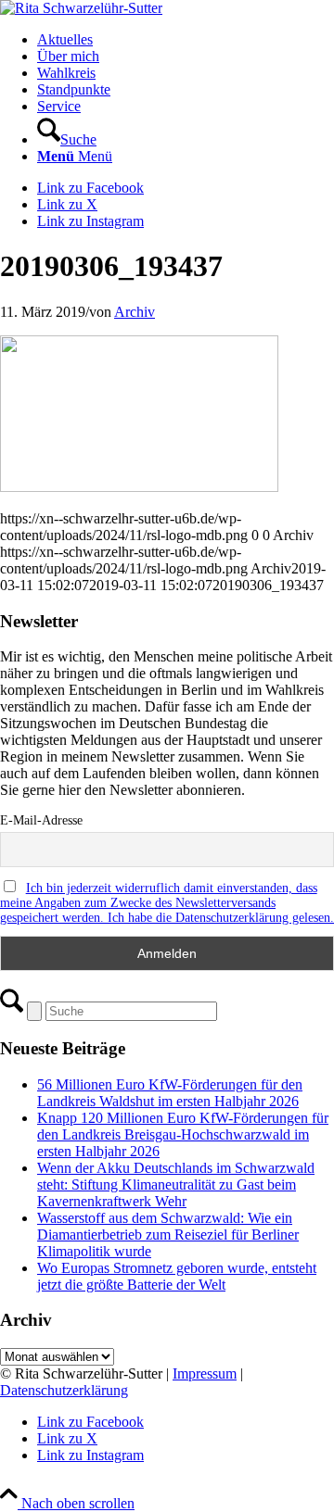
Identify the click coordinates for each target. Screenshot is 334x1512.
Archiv (134, 312)
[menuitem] (185, 40)
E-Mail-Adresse (41, 820)
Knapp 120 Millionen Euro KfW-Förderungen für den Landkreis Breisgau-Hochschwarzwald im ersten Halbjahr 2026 (182, 1134)
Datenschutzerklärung (64, 1390)
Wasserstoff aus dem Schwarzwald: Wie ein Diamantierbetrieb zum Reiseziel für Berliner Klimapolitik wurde (168, 1234)
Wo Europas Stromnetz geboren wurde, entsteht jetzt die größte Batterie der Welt (176, 1276)
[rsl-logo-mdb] (81, 8)
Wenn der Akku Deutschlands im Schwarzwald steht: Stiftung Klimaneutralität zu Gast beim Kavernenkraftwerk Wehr (176, 1184)
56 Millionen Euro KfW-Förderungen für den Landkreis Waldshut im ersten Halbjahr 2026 (169, 1093)
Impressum (205, 1373)
